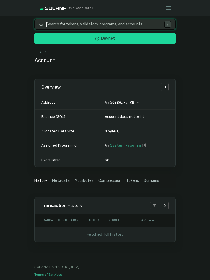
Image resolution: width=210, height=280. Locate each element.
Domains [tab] (151, 180)
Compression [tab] (109, 180)
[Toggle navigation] (168, 8)
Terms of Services (48, 274)
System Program (125, 145)
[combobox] (103, 24)
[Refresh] (165, 205)
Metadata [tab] (61, 180)
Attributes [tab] (84, 180)
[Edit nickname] (138, 102)
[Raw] (165, 87)
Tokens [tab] (132, 180)
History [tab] (40, 180)
